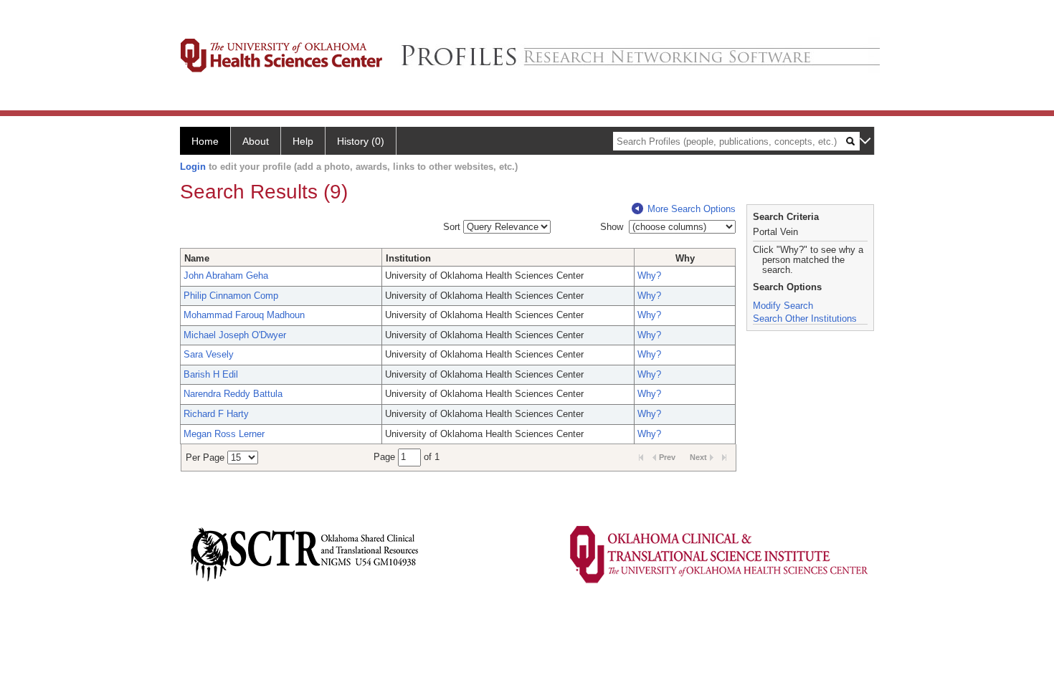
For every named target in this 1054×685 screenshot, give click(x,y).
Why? (649, 275)
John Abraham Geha (226, 275)
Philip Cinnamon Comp (231, 295)
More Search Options (691, 208)
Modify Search (783, 305)
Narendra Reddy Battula (233, 393)
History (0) (360, 141)
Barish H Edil (211, 374)
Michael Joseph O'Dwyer (235, 335)
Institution (408, 258)
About (255, 141)
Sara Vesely (209, 354)
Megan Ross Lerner (224, 433)
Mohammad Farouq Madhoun (244, 315)
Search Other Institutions (805, 318)
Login (193, 166)
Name (196, 258)
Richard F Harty (216, 413)
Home (205, 141)
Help (303, 141)
